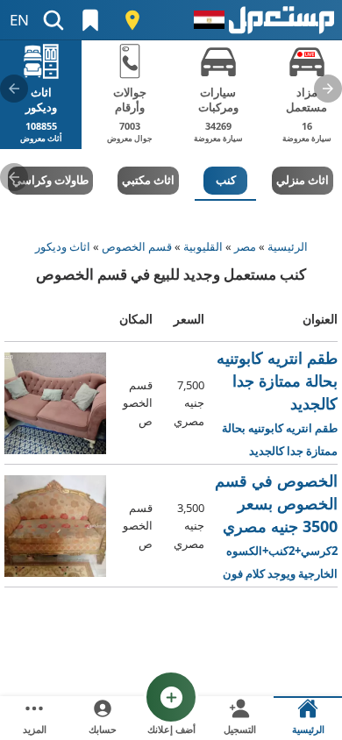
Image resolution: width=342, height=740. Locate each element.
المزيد (34, 729)
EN (19, 20)
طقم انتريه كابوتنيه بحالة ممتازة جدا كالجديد (273, 403)
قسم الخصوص (137, 246)
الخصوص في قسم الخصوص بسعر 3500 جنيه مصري (276, 526)
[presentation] (328, 89)
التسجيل (240, 729)
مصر (245, 246)
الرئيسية (287, 246)
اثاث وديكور (62, 246)
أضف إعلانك (171, 729)
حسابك (103, 729)
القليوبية (203, 246)
